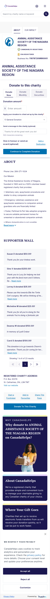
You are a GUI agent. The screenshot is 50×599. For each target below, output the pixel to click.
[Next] (31, 364)
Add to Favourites (25, 396)
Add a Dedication (40, 142)
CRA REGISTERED (27, 54)
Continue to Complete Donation (25, 151)
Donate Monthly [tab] (23, 93)
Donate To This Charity (25, 406)
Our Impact (30, 30)
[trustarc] (42, 596)
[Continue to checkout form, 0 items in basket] (38, 6)
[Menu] (45, 6)
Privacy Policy (9, 596)
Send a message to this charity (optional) (19, 126)
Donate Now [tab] (8, 93)
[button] (45, 534)
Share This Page (39, 396)
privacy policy (34, 555)
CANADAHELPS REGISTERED (32, 49)
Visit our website (11, 385)
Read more (16, 281)
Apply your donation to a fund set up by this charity (23, 114)
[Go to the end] (37, 364)
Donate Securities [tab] (39, 93)
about (17, 30)
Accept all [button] (25, 571)
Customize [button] (25, 587)
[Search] (46, 14)
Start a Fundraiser (11, 396)
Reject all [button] (25, 579)
